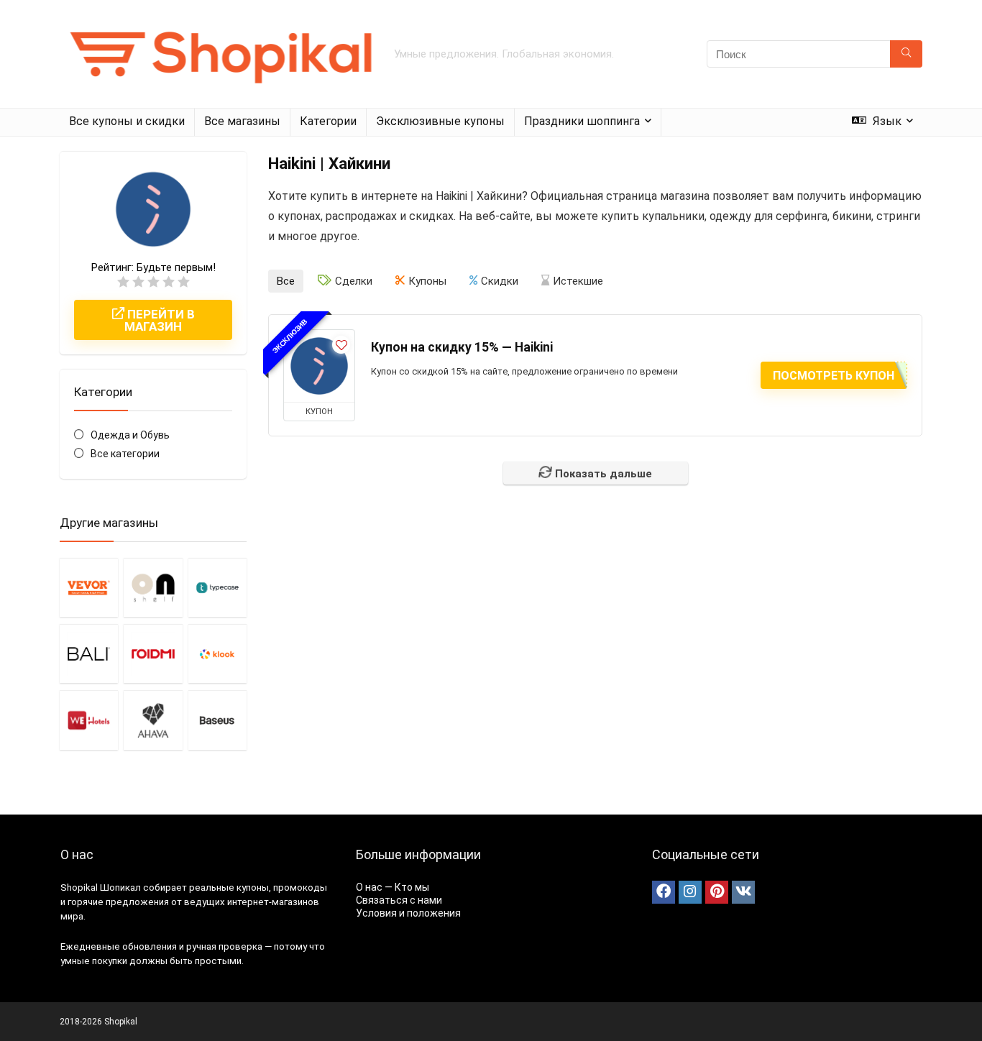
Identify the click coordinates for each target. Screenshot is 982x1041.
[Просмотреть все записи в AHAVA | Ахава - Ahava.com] (153, 719)
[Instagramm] (690, 892)
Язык (885, 121)
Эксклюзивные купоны (440, 121)
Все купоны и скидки (127, 121)
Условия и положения (408, 913)
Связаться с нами (399, 900)
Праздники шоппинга (582, 121)
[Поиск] (906, 54)
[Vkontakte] (743, 892)
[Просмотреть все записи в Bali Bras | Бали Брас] (89, 653)
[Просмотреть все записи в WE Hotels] (89, 719)
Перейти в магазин (159, 320)
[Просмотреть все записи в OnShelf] (153, 587)
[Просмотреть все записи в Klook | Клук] (217, 653)
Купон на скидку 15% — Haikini (462, 347)
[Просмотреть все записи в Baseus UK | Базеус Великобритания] (217, 719)
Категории (328, 121)
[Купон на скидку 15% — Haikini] (319, 366)
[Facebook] (663, 892)
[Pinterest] (716, 892)
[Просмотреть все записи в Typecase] (217, 587)
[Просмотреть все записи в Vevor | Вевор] (89, 587)
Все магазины (242, 121)
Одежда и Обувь (130, 435)
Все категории (125, 453)
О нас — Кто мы (392, 887)
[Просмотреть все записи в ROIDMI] (153, 653)
